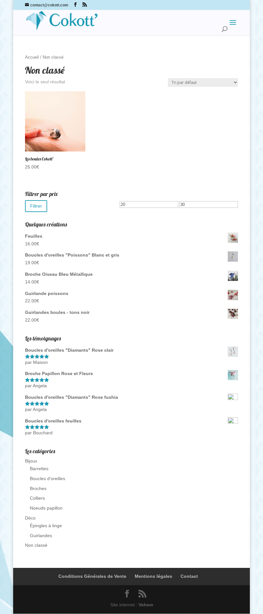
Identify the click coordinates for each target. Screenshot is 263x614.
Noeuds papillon (46, 508)
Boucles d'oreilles (47, 478)
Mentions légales (153, 576)
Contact (189, 576)
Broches (38, 488)
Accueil (32, 57)
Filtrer (36, 206)
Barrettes (39, 468)
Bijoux (31, 460)
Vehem (146, 604)
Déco (30, 517)
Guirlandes (41, 535)
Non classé (36, 545)
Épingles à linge (46, 525)
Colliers (37, 498)
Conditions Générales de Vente (92, 576)
